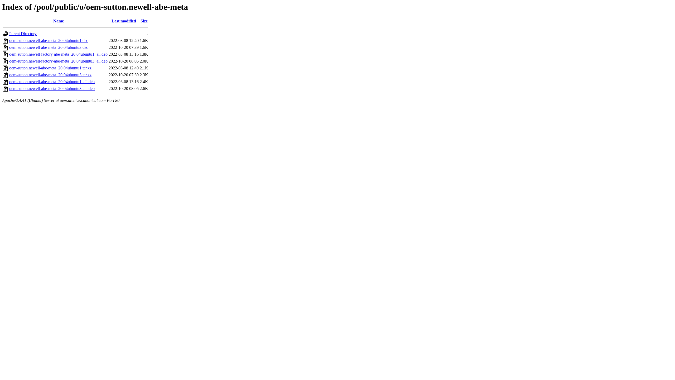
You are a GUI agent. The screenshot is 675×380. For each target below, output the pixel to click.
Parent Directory (23, 33)
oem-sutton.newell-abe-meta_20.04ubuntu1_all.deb (52, 81)
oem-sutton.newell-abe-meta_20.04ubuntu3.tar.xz (50, 75)
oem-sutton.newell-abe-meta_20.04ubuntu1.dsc (48, 40)
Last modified (124, 21)
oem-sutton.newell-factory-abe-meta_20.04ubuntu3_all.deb (58, 61)
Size (144, 21)
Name (58, 21)
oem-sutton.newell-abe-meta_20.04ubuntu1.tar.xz (50, 68)
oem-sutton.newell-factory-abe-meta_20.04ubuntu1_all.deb (58, 54)
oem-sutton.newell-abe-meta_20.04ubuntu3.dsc (48, 47)
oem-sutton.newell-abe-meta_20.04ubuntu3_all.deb (52, 88)
